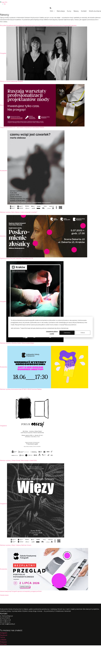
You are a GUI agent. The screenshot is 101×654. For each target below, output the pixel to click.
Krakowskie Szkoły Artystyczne (50, 0)
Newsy (76, 11)
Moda (1, 105)
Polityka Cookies (21, 651)
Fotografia (3, 53)
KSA (51, 11)
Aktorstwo (3, 236)
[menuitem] (5, 4)
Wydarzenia (3, 170)
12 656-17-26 (6, 620)
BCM (40, 646)
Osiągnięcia (3, 425)
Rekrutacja (61, 11)
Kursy (69, 11)
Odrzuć (83, 332)
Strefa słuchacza (95, 11)
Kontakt (84, 11)
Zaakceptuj (67, 332)
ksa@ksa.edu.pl (10, 624)
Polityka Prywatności (7, 651)
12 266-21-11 (6, 622)
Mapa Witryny (32, 651)
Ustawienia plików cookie (52, 333)
